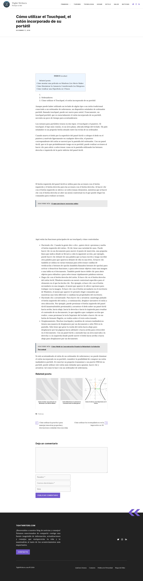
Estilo (108, 4)
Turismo (77, 4)
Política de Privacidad (105, 568)
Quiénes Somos (81, 568)
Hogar (99, 4)
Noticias (125, 4)
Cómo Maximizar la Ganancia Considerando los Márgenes (60, 86)
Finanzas (64, 4)
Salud (116, 4)
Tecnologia (89, 4)
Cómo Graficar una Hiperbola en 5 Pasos (53, 89)
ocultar (64, 76)
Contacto (23, 552)
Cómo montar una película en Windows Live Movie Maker (60, 83)
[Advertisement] (71, 59)
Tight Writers (19, 3)
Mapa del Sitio (120, 568)
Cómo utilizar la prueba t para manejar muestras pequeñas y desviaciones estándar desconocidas (53, 425)
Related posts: (45, 80)
